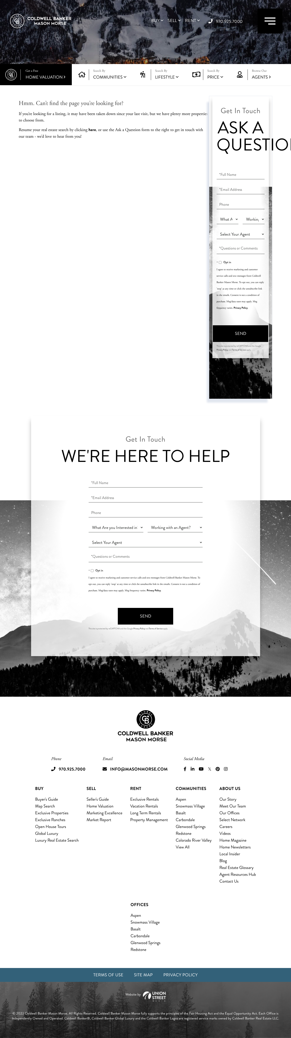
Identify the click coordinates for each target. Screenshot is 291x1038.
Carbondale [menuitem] (185, 820)
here (92, 130)
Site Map (143, 975)
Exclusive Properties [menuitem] (51, 813)
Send (240, 333)
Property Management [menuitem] (149, 820)
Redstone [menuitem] (184, 833)
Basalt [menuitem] (181, 813)
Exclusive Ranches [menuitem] (50, 820)
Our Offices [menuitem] (229, 813)
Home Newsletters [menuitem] (235, 847)
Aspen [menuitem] (181, 799)
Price (213, 77)
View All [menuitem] (183, 847)
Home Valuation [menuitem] (99, 806)
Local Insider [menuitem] (229, 854)
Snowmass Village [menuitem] (190, 806)
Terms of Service (239, 349)
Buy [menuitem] (155, 21)
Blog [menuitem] (223, 861)
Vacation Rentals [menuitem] (144, 806)
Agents (260, 74)
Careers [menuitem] (225, 826)
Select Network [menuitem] (232, 820)
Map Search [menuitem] (45, 806)
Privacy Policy (240, 308)
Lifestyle (165, 77)
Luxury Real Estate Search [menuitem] (57, 840)
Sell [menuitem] (172, 21)
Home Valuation (44, 74)
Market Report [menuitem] (98, 820)
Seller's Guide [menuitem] (97, 799)
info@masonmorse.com (139, 769)
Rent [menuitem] (190, 21)
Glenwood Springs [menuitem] (191, 826)
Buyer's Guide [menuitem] (46, 799)
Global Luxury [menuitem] (46, 833)
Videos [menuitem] (225, 833)
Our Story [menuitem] (227, 799)
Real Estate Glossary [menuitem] (236, 867)
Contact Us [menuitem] (229, 881)
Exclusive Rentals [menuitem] (144, 799)
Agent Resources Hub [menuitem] (237, 874)
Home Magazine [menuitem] (232, 840)
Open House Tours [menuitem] (50, 826)
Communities (107, 77)
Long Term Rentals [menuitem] (145, 813)
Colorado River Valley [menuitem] (194, 840)
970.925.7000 (229, 21)
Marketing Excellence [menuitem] (104, 813)
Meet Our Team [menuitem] (232, 806)
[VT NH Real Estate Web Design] (145, 996)
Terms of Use (108, 975)
